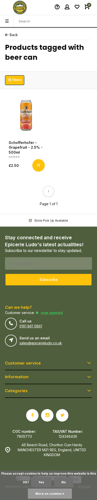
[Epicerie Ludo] (20, 7)
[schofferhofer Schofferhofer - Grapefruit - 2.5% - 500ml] (26, 115)
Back (14, 35)
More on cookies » (49, 494)
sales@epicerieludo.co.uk (40, 343)
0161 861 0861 (30, 326)
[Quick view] (38, 165)
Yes (41, 482)
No (63, 482)
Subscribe (49, 279)
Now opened (52, 313)
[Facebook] (32, 415)
